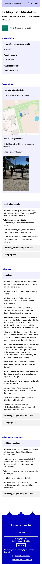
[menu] (36, 3)
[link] (21, 560)
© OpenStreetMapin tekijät (31, 134)
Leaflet (21, 134)
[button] (21, 115)
